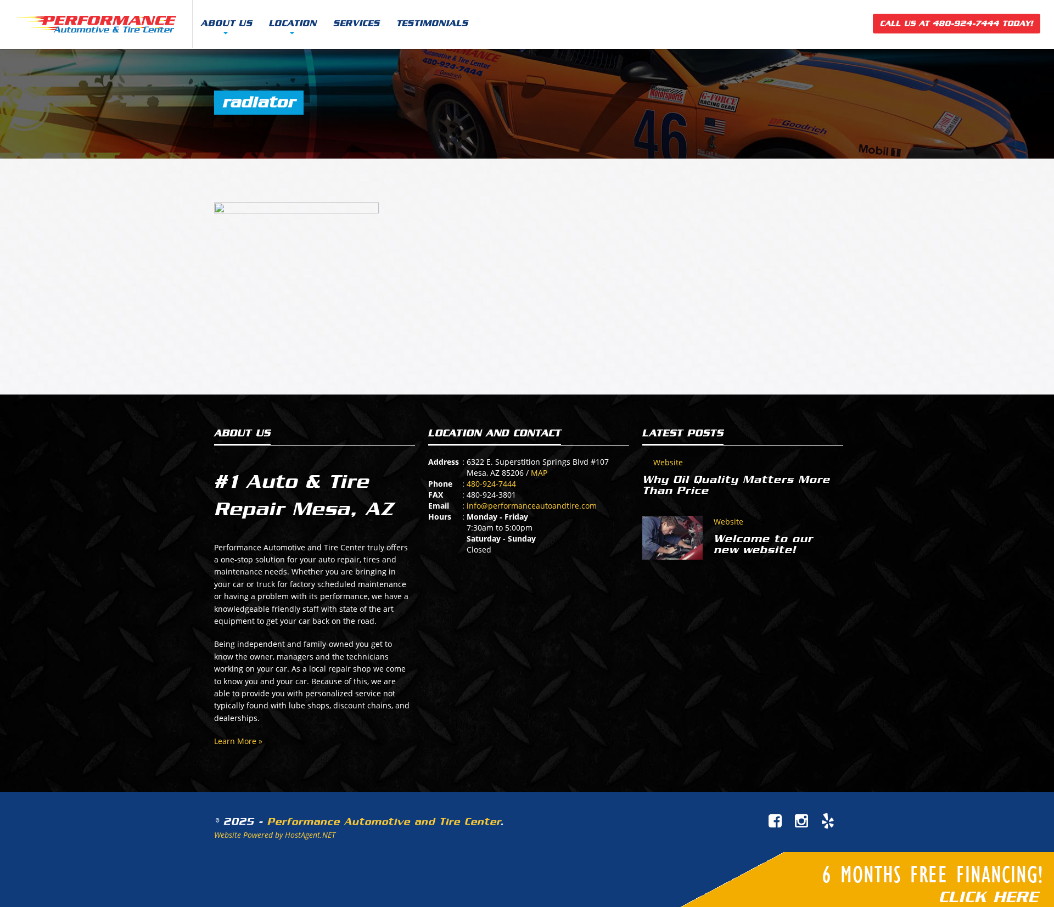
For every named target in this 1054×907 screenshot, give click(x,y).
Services (356, 23)
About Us (227, 23)
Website (668, 462)
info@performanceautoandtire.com (532, 505)
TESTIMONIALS (432, 23)
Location (293, 23)
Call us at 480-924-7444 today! (956, 23)
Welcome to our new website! (763, 544)
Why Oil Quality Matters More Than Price (736, 485)
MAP (539, 472)
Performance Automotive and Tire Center (383, 821)
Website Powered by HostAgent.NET (274, 835)
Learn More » (238, 741)
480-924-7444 (491, 483)
